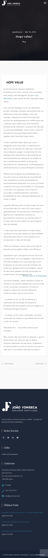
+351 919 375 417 (11, 490)
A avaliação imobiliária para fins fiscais (15, 522)
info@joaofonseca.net (12, 496)
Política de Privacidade (10, 454)
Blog (24, 41)
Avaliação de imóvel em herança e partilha (17, 531)
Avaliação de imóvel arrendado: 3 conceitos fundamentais (22, 512)
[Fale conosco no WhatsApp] (34, 275)
